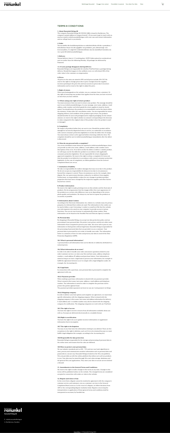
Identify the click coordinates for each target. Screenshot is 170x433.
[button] (163, 4)
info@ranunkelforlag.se (74, 52)
